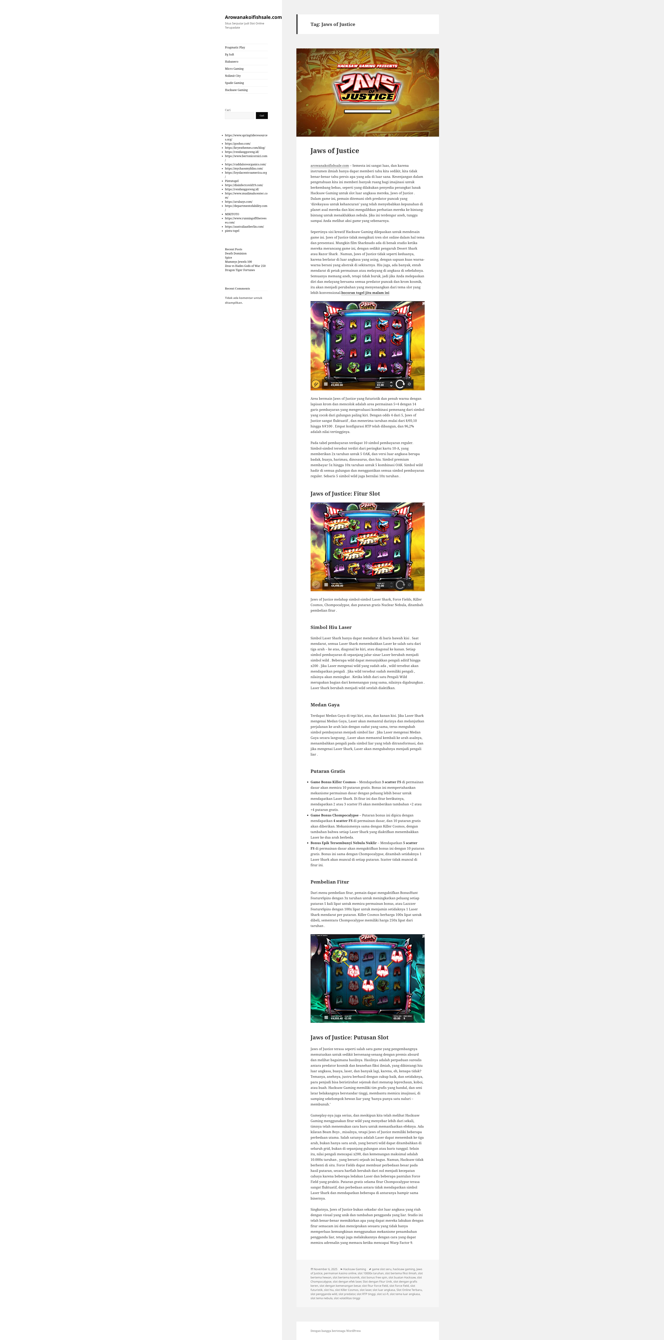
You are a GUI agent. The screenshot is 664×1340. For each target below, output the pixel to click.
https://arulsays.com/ (238, 202)
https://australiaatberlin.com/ (244, 226)
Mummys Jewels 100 (238, 262)
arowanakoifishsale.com (330, 165)
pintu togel (232, 231)
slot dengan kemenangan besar (340, 1286)
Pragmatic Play (235, 47)
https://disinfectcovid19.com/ (244, 185)
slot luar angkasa (384, 1290)
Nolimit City (233, 76)
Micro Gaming (234, 69)
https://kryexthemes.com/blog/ (245, 148)
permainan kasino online (340, 1273)
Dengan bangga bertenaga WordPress (336, 1331)
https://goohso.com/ (238, 143)
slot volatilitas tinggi (347, 1298)
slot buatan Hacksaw (402, 1277)
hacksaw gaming (404, 1269)
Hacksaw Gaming (236, 90)
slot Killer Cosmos (346, 1290)
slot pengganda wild (324, 1294)
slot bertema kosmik (346, 1277)
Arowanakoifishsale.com (253, 17)
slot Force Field (399, 1286)
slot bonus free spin (374, 1277)
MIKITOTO (232, 214)
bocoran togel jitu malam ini (365, 292)
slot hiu (329, 1290)
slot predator (347, 1294)
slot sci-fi (383, 1294)
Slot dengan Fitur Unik (377, 1281)
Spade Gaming (234, 83)
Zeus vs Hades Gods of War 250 (245, 266)
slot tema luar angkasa (405, 1294)
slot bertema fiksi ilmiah (401, 1273)
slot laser (365, 1290)
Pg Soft (229, 54)
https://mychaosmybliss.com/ (244, 168)
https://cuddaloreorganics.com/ (245, 164)
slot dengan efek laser (347, 1281)
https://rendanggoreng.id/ (242, 152)
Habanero (231, 61)
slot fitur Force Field (375, 1286)
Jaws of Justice (335, 150)
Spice (228, 257)
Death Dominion (236, 253)
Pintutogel (232, 181)
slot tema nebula (322, 1298)
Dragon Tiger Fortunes (240, 270)
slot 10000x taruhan (371, 1273)
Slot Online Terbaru (409, 1290)
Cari (227, 110)
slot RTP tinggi (366, 1294)
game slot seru (381, 1269)
